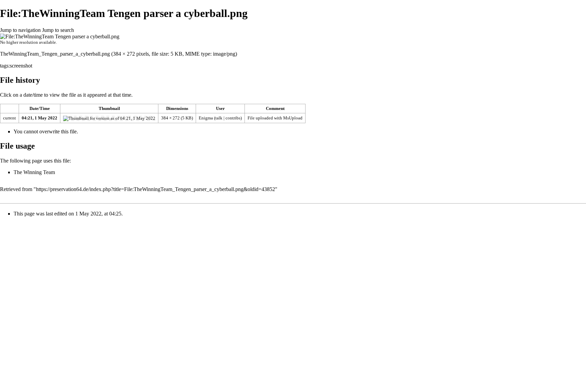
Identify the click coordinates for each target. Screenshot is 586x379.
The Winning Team (34, 172)
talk (218, 117)
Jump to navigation (20, 30)
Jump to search (58, 30)
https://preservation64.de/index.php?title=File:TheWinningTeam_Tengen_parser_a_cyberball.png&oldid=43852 (155, 189)
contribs (233, 117)
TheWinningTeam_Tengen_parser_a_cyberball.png (55, 54)
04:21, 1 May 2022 (39, 117)
